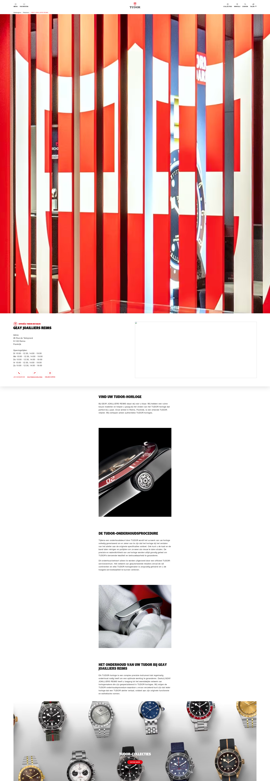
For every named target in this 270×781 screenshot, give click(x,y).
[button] (245, 5)
